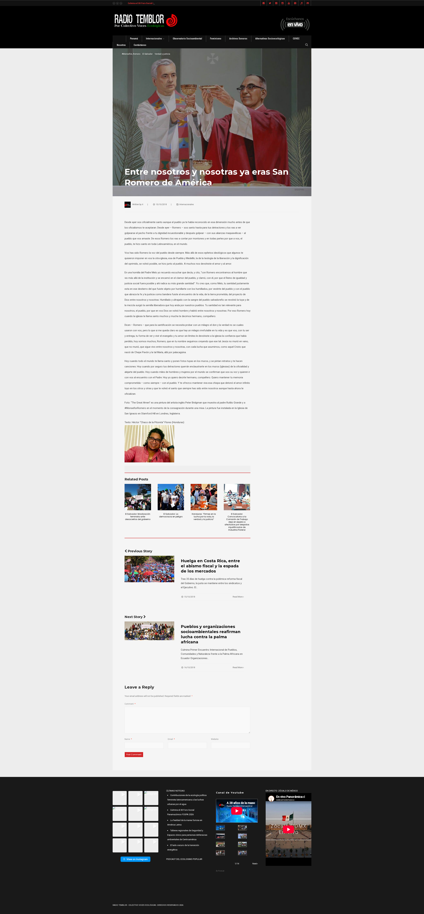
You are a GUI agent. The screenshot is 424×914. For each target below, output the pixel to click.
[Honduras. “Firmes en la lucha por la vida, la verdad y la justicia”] (204, 497)
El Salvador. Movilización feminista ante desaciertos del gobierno (137, 517)
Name (128, 739)
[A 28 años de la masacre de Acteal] (220, 827)
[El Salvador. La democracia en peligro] (171, 497)
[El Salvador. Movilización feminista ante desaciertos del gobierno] (138, 497)
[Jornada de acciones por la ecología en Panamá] (242, 844)
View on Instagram (137, 859)
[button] (120, 798)
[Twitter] (270, 3)
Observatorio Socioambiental (187, 38)
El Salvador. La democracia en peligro (171, 515)
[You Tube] (289, 3)
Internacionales (154, 38)
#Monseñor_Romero (131, 54)
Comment (130, 704)
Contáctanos (140, 45)
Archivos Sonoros (238, 38)
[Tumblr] (295, 3)
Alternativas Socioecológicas (270, 38)
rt (142, 204)
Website (214, 739)
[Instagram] (282, 3)
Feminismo (215, 38)
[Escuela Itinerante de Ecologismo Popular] (220, 844)
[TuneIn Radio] (301, 3)
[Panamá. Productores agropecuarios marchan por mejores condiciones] (242, 852)
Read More (238, 597)
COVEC (296, 38)
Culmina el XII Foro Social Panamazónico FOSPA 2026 (153, 3)
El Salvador (147, 54)
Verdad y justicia (162, 54)
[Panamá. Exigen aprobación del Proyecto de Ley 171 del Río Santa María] (220, 852)
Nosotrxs (121, 45)
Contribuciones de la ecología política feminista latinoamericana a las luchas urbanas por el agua (187, 799)
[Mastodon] (307, 3)
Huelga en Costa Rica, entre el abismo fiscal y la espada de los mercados (210, 565)
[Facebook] (263, 3)
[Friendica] (276, 3)
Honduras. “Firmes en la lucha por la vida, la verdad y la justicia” (204, 517)
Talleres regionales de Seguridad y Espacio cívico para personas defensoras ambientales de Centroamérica (187, 835)
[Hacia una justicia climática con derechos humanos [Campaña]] (220, 836)
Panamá (134, 38)
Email (171, 739)
